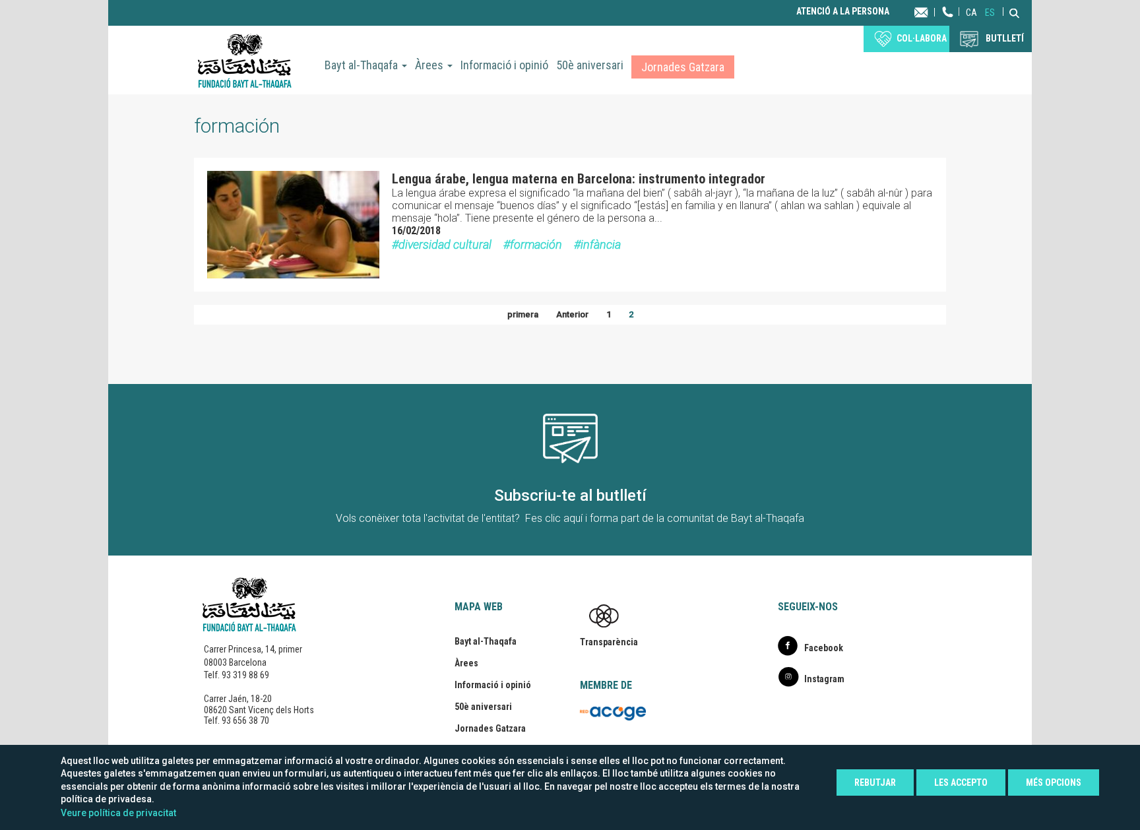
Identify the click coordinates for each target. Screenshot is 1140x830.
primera (522, 314)
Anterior (572, 314)
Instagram (824, 679)
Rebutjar (875, 782)
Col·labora (922, 38)
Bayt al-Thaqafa (362, 65)
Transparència (609, 642)
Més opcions (1053, 782)
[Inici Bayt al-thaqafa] (245, 60)
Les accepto (961, 782)
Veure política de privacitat (118, 813)
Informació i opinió (504, 65)
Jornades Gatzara (682, 67)
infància (601, 244)
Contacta (934, 11)
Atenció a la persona (842, 11)
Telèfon (948, 24)
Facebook (823, 648)
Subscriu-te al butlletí (570, 495)
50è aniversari (589, 65)
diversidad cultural (444, 244)
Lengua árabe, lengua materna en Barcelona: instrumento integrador (578, 179)
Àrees (430, 65)
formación (536, 244)
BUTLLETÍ (1005, 38)
